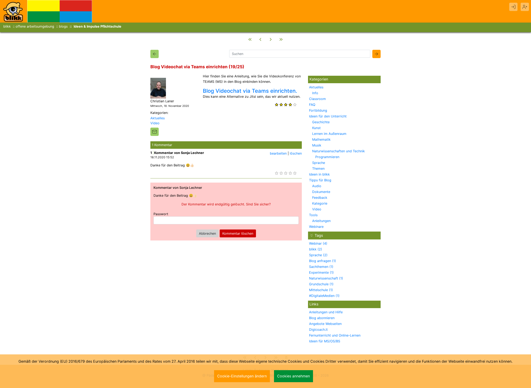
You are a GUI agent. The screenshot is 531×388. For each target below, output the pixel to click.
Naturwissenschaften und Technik (338, 151)
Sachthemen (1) (321, 267)
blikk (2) (315, 249)
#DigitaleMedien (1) (324, 296)
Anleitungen (321, 221)
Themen (318, 168)
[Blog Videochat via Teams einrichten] (154, 54)
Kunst (316, 128)
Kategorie (319, 203)
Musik (316, 145)
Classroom (317, 99)
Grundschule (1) (321, 284)
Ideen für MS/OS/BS (324, 341)
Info (315, 93)
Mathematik (321, 139)
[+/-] (311, 235)
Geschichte (321, 122)
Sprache (318, 163)
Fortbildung (318, 110)
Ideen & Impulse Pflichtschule (97, 26)
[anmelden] (513, 7)
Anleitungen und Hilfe (326, 312)
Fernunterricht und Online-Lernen (334, 335)
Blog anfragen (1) (322, 261)
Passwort (160, 214)
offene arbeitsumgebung (35, 26)
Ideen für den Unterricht (328, 116)
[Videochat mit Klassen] (271, 39)
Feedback (319, 197)
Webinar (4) (318, 243)
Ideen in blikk (319, 174)
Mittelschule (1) (321, 290)
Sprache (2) (318, 255)
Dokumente (321, 192)
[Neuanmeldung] (525, 7)
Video (155, 123)
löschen (296, 153)
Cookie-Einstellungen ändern (242, 376)
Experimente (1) (321, 272)
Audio (316, 186)
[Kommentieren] (281, 39)
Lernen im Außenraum (329, 134)
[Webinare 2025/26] (250, 39)
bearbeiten (278, 153)
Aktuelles (157, 118)
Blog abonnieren (322, 318)
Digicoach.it (318, 329)
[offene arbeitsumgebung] (59, 11)
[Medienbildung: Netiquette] (260, 39)
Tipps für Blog (320, 180)
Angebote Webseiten (325, 324)
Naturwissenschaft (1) (326, 278)
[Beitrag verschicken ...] (154, 132)
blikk (7, 26)
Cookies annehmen (293, 376)
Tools (313, 215)
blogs (63, 26)
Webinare (316, 227)
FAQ (312, 104)
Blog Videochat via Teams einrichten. (250, 91)
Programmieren (327, 157)
